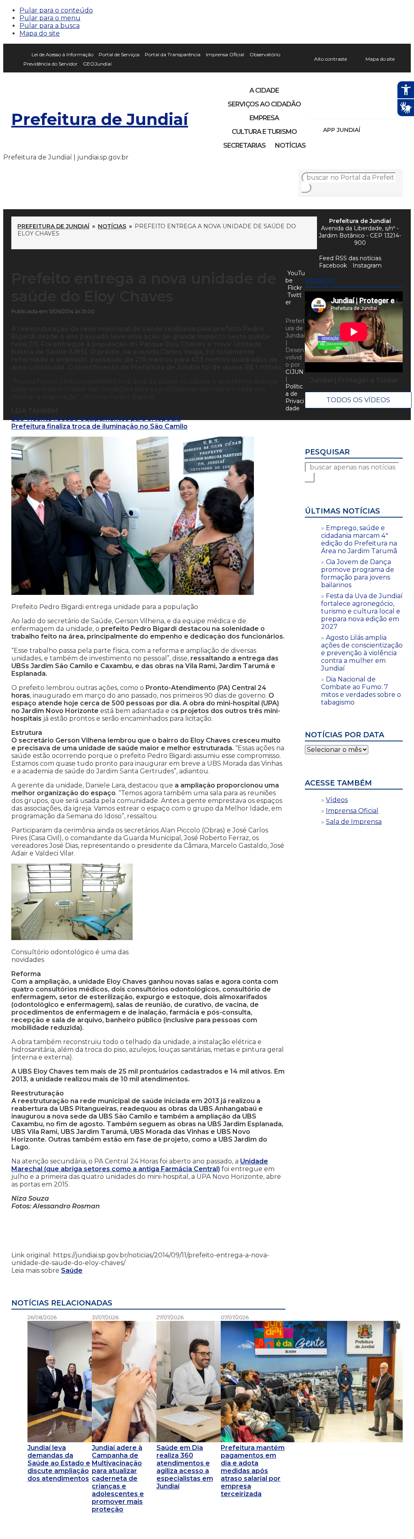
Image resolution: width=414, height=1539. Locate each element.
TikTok (343, 108)
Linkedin (370, 108)
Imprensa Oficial (225, 54)
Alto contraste (330, 59)
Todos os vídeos (358, 400)
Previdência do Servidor (50, 64)
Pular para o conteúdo (56, 10)
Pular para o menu (49, 18)
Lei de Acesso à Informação (62, 54)
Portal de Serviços (119, 54)
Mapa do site (39, 33)
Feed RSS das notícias (350, 258)
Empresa (264, 118)
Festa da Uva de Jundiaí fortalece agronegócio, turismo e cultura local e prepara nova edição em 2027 (362, 611)
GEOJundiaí (97, 64)
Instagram (329, 108)
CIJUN (294, 372)
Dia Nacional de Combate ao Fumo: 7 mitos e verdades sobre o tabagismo (361, 690)
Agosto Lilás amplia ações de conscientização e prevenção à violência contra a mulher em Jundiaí (362, 653)
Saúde (71, 1270)
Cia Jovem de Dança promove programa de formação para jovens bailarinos (357, 573)
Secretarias (244, 145)
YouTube (356, 108)
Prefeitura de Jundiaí (99, 119)
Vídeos (337, 800)
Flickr (384, 108)
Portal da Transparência (173, 54)
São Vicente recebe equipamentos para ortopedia (96, 418)
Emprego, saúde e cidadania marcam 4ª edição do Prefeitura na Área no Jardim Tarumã (359, 539)
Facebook (333, 265)
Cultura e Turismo (264, 132)
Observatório (264, 54)
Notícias (290, 145)
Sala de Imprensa (354, 822)
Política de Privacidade (294, 397)
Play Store (383, 130)
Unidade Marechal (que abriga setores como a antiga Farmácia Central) (139, 1165)
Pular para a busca (49, 26)
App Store (369, 130)
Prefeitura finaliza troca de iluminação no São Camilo (99, 426)
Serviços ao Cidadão (264, 104)
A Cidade (264, 90)
